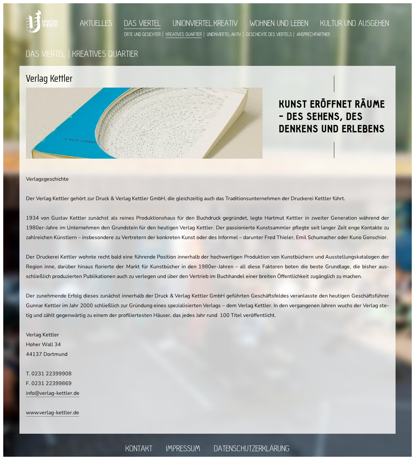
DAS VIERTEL (142, 23)
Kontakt (138, 449)
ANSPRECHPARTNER (313, 34)
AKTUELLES (96, 23)
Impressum (183, 449)
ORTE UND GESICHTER (142, 34)
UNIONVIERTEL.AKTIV (224, 34)
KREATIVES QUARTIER (184, 34)
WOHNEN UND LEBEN (279, 23)
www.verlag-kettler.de (52, 412)
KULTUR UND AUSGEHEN (354, 23)
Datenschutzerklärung (252, 449)
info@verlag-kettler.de (52, 393)
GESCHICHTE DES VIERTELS (269, 34)
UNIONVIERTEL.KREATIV (205, 23)
